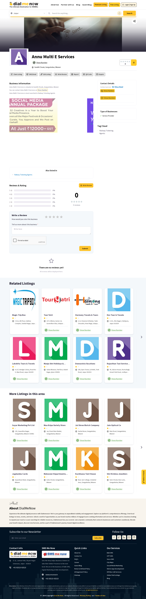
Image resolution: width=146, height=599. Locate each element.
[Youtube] (129, 537)
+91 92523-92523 (19, 567)
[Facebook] (114, 537)
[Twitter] (119, 537)
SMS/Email (32, 74)
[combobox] (76, 13)
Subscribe (98, 538)
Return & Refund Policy (82, 569)
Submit (85, 248)
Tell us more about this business (25, 224)
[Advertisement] (51, 149)
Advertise (55, 5)
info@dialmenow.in (92, 590)
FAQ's (76, 559)
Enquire (101, 74)
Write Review (62, 74)
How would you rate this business (25, 219)
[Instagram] (134, 537)
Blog (78, 5)
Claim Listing (18, 74)
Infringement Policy (81, 572)
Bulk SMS (110, 553)
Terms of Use (100, 596)
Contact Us (78, 556)
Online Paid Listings (113, 575)
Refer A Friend (144, 476)
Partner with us (67, 5)
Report (76, 74)
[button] (101, 5)
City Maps (110, 562)
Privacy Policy (85, 596)
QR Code (89, 74)
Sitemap (77, 575)
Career (76, 562)
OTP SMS (110, 556)
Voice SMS (110, 559)
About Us (77, 553)
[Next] (141, 337)
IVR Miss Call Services (114, 572)
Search (129, 13)
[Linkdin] (124, 537)
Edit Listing (47, 74)
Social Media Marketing (115, 566)
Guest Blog (86, 5)
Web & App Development (115, 569)
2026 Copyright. (53, 596)
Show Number (41, 62)
